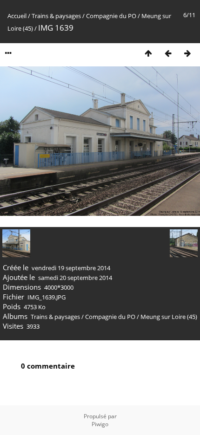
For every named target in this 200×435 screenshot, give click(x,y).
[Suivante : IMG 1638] (187, 53)
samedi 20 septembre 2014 (75, 277)
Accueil (17, 16)
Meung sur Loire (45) (168, 316)
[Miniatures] (148, 53)
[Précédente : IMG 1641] (168, 53)
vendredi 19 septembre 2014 (71, 268)
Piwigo (100, 424)
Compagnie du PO (111, 16)
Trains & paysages (56, 16)
